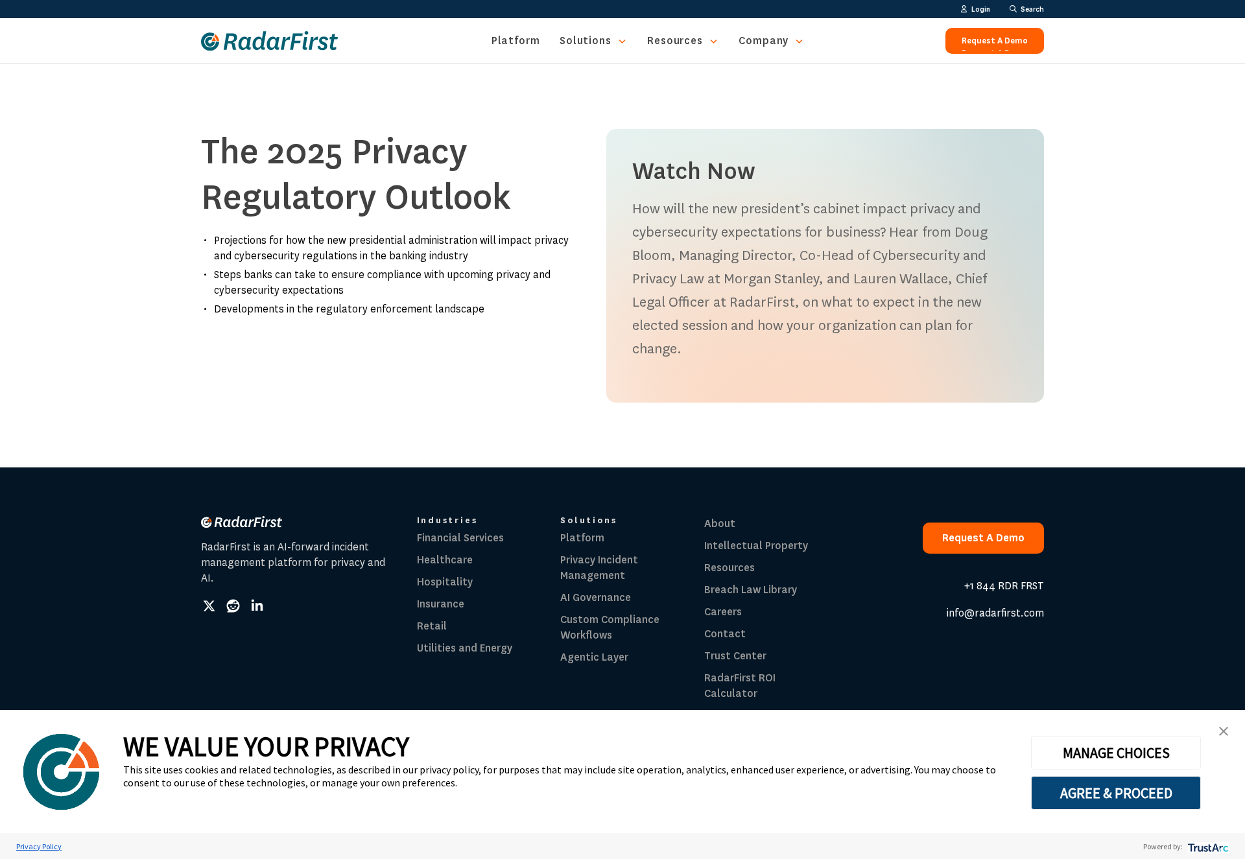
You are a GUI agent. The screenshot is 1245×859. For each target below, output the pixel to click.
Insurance (440, 604)
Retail (432, 626)
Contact (725, 634)
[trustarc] (1207, 846)
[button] (1224, 731)
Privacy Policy (39, 846)
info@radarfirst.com (995, 613)
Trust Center (735, 656)
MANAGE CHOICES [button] (1116, 753)
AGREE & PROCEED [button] (1116, 793)
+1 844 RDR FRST (1004, 586)
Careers (723, 611)
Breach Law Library (750, 589)
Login (980, 9)
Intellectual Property (756, 545)
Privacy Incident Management (599, 567)
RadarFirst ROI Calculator (740, 685)
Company (763, 40)
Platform (516, 40)
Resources (675, 40)
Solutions (585, 40)
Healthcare (445, 560)
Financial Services (460, 538)
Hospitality (445, 582)
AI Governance (595, 597)
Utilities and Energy (464, 648)
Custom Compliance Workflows (609, 627)
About (719, 523)
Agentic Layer (594, 657)
